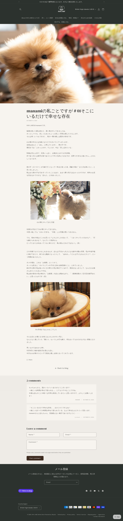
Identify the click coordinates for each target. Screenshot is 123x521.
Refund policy (61, 514)
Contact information (99, 516)
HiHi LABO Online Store (38, 514)
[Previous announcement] (19, 2)
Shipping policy (92, 514)
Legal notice (101, 514)
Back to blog (63, 368)
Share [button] (30, 360)
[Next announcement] (104, 2)
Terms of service (81, 514)
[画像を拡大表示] (60, 219)
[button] (20, 9)
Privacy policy (71, 514)
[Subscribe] (76, 482)
